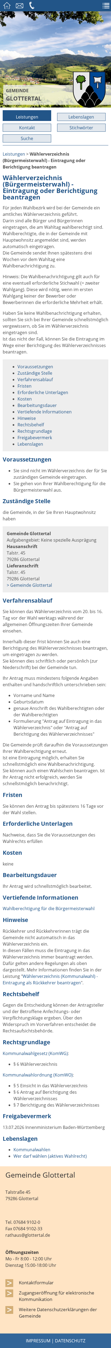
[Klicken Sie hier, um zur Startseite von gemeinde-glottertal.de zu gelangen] (89, 106)
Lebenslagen (81, 117)
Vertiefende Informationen (45, 412)
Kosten (25, 399)
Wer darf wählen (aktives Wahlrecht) (50, 1156)
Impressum (38, 1341)
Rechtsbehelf (31, 425)
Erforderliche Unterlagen (43, 392)
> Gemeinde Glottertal (29, 585)
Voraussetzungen (35, 367)
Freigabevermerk (35, 438)
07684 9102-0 (26, 1222)
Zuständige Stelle (35, 373)
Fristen (25, 386)
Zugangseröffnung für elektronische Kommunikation (56, 1295)
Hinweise (27, 418)
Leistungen (27, 117)
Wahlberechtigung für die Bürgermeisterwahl (49, 908)
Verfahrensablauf (35, 379)
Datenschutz (70, 1341)
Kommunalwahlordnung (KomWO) (38, 1075)
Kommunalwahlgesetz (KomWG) (35, 1053)
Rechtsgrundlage (35, 431)
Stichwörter (81, 128)
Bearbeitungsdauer (37, 405)
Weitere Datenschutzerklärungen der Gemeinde (58, 1312)
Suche (27, 138)
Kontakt (27, 128)
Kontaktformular (36, 1282)
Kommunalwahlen (31, 1150)
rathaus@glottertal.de (27, 1235)
